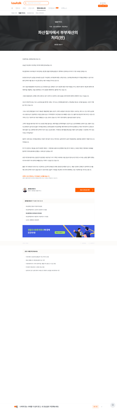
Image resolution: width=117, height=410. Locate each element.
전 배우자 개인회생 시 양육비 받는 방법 (35, 267)
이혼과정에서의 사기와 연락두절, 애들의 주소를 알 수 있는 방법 (41, 263)
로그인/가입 (103, 3)
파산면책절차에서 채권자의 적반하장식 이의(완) (37, 216)
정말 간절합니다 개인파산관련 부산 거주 (35, 260)
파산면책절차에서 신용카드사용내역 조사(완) (36, 209)
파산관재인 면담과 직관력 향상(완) (34, 206)
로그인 (95, 407)
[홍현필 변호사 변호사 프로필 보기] (25, 190)
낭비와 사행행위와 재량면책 (32, 220)
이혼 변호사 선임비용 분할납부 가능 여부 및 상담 (37, 257)
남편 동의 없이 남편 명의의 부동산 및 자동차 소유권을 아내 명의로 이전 (42, 270)
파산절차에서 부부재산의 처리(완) (34, 213)
